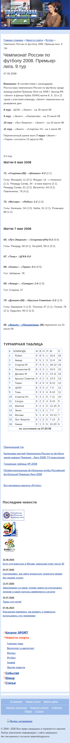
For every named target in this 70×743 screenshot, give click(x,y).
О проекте (16, 701)
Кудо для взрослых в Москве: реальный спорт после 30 (33, 563)
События (12, 673)
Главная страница (13, 40)
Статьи (10, 683)
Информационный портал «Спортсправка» (21, 14)
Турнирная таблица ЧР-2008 (20, 463)
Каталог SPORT (16, 632)
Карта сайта (51, 701)
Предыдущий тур (14, 447)
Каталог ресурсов (16, 707)
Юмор (10, 678)
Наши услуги (33, 701)
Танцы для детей (12, 601)
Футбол (49, 40)
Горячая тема (15, 643)
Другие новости (16, 667)
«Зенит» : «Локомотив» (23, 324)
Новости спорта (34, 40)
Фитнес (11, 653)
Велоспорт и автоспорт (20, 648)
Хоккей (11, 662)
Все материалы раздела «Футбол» (22, 485)
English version (15, 3)
